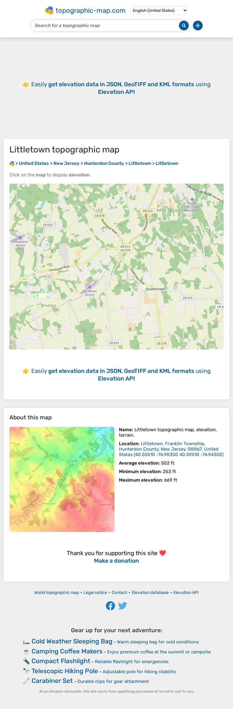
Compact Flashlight (61, 661)
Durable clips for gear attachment (113, 681)
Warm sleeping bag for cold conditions (158, 642)
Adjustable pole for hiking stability (139, 671)
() (171, 449)
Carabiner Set (52, 680)
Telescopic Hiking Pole (65, 671)
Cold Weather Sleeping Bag (72, 641)
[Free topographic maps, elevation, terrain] (11, 163)
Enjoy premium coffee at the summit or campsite (159, 652)
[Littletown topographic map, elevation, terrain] (61, 479)
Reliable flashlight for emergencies (132, 661)
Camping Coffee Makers (67, 651)
